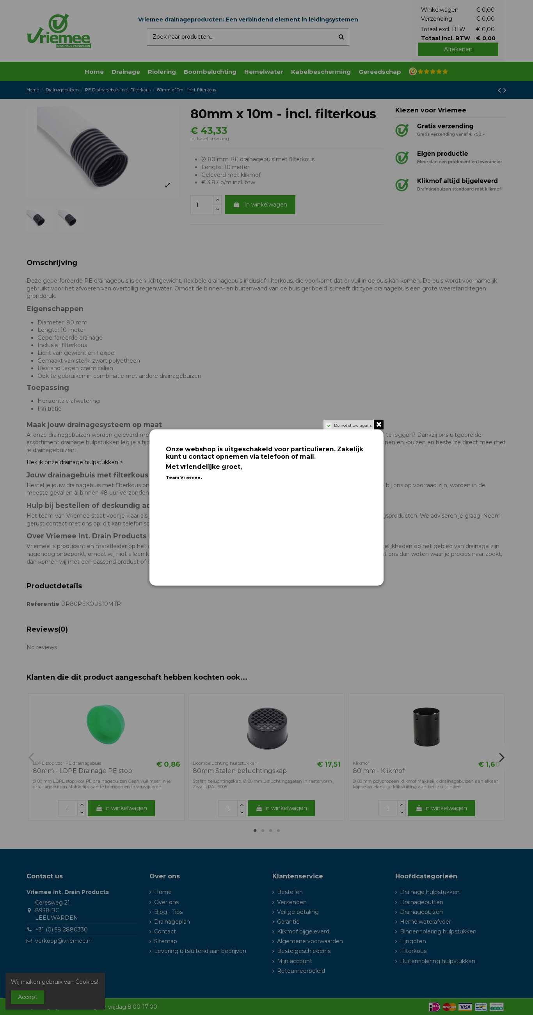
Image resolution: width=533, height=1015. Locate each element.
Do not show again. (353, 425)
